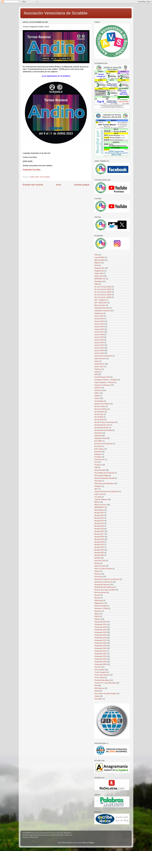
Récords (97, 598)
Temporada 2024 (100, 659)
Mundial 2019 (99, 539)
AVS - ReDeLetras (100, 302)
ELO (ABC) (98, 441)
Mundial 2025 (99, 552)
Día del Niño (98, 417)
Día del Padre (99, 419)
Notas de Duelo (99, 566)
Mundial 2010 (99, 515)
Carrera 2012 (99, 318)
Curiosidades (99, 401)
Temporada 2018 (100, 643)
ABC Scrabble (99, 260)
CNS (96, 374)
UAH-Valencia (99, 688)
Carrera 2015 (99, 326)
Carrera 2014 (99, 324)
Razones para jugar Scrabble (104, 590)
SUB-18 (97, 616)
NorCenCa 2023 (100, 560)
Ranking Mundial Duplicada (104, 587)
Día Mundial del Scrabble (103, 430)
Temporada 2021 (100, 651)
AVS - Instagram (100, 300)
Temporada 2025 (100, 661)
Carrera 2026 (99, 353)
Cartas (96, 361)
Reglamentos (99, 603)
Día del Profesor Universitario (104, 422)
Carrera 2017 (99, 332)
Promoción (98, 576)
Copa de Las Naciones (102, 385)
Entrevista (97, 451)
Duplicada (97, 435)
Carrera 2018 (99, 334)
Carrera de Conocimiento (103, 356)
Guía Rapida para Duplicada (104, 473)
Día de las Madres (100, 409)
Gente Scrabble (99, 470)
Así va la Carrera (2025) (102, 294)
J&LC (96, 489)
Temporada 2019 (100, 645)
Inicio (58, 185)
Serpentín (97, 611)
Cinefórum (98, 369)
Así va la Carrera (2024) (102, 292)
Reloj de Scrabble (100, 606)
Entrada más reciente (33, 185)
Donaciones (98, 433)
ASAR (96, 284)
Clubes (96, 372)
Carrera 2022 (99, 342)
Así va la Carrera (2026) (102, 297)
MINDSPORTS (99, 507)
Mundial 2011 (99, 518)
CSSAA (96, 396)
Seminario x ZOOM (101, 608)
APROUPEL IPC (100, 279)
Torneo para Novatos (101, 675)
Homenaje (98, 481)
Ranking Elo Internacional (103, 582)
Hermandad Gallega (101, 475)
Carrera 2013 (99, 321)
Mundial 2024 (99, 550)
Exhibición (97, 454)
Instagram (97, 486)
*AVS (96, 255)
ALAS (96, 265)
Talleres (97, 619)
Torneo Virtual (99, 677)
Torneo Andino (45, 177)
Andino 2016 (98, 273)
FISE (96, 467)
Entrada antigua (81, 185)
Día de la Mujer (99, 406)
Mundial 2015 (99, 529)
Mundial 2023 (99, 547)
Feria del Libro (99, 459)
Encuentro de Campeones (103, 443)
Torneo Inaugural (100, 672)
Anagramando (99, 268)
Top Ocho (97, 667)
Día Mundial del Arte (101, 427)
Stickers (97, 614)
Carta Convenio (99, 358)
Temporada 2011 (100, 624)
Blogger (91, 842)
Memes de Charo (100, 505)
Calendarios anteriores (102, 310)
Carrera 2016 (99, 329)
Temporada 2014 (100, 632)
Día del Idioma (99, 412)
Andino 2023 (34, 177)
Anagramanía (99, 271)
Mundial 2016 (99, 531)
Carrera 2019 (99, 337)
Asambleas (98, 281)
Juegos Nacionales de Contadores (106, 491)
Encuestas (98, 446)
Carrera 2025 (99, 350)
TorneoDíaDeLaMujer (102, 680)
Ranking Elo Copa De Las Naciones (107, 579)
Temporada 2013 (100, 630)
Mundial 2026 (99, 555)
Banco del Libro (99, 305)
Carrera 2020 (99, 340)
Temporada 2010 (100, 622)
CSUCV (97, 398)
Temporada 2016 (100, 637)
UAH (96, 685)
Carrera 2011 (99, 316)
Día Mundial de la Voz (102, 425)
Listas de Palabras (100, 499)
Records (97, 595)
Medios (96, 502)
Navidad (97, 558)
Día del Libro (98, 414)
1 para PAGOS (99, 257)
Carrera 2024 (99, 348)
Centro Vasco (99, 366)
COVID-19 (98, 388)
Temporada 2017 (100, 640)
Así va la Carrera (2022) (102, 287)
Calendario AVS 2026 (101, 308)
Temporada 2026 (100, 664)
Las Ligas (97, 497)
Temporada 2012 (100, 627)
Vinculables (98, 699)
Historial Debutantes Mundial (104, 478)
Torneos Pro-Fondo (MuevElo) (105, 683)
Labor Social (98, 494)
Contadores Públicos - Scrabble (105, 380)
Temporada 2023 (100, 656)
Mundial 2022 (99, 544)
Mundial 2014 (99, 526)
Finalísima (98, 465)
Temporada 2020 (100, 648)
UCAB (96, 691)
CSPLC (96, 393)
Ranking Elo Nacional (101, 584)
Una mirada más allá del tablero (105, 693)
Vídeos (96, 696)
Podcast (97, 571)
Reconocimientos (100, 592)
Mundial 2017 (99, 534)
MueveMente (99, 510)
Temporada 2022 (100, 653)
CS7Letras (98, 390)
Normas (97, 563)
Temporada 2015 (100, 635)
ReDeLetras (98, 600)
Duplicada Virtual (100, 438)
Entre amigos (99, 449)
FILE (96, 462)
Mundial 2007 (99, 513)
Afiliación (97, 263)
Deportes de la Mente (102, 404)
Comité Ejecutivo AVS (101, 377)
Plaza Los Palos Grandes (103, 568)
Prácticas (97, 574)
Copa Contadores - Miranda (104, 382)
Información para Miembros (104, 483)
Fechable (97, 457)
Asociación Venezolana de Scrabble (56, 13)
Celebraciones (99, 364)
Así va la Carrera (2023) (102, 289)
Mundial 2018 (99, 537)
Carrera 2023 (99, 345)
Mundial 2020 (99, 542)
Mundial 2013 (99, 523)
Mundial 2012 (99, 521)
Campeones (98, 313)
